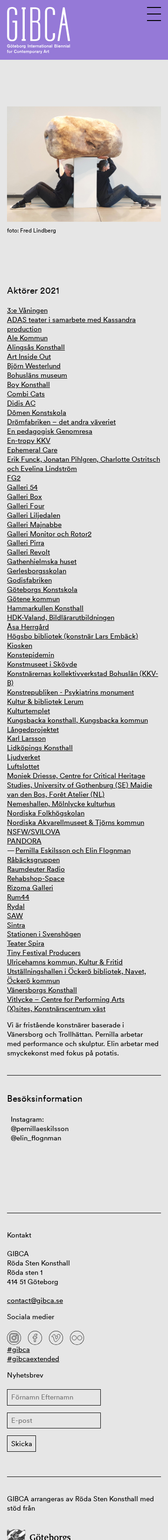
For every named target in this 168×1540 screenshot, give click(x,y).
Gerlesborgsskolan (36, 570)
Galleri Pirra (25, 542)
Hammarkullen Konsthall (45, 608)
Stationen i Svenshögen (44, 933)
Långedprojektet (33, 729)
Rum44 (18, 897)
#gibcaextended (33, 1358)
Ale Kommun (27, 337)
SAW (15, 915)
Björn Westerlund (34, 365)
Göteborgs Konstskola (42, 589)
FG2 (14, 477)
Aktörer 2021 (33, 290)
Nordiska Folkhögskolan (45, 813)
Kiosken (19, 645)
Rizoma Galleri (30, 887)
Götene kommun (33, 598)
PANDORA (24, 841)
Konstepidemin (30, 654)
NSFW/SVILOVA (33, 831)
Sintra (16, 925)
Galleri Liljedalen (33, 515)
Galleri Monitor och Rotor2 (49, 533)
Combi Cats (26, 393)
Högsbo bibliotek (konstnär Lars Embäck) (72, 636)
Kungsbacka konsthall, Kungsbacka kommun (77, 720)
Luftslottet (23, 766)
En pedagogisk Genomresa (49, 431)
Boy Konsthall (28, 384)
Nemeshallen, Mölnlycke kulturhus (61, 803)
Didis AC (21, 403)
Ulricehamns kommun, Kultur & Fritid (65, 961)
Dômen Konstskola (36, 412)
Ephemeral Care (32, 449)
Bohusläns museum (37, 375)
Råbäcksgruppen (33, 859)
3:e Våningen (27, 310)
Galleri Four (25, 505)
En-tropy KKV (28, 440)
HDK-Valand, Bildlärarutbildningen (60, 617)
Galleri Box (24, 496)
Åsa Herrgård (28, 626)
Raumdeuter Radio (36, 869)
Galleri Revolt (28, 552)
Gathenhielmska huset (42, 561)
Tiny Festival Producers (44, 952)
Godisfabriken (29, 580)
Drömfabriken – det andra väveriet (61, 421)
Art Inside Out (29, 356)
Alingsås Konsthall (36, 347)
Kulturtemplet (28, 710)
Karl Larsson (26, 738)
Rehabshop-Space (35, 878)
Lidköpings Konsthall (40, 747)
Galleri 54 (22, 487)
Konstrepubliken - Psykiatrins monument (70, 692)
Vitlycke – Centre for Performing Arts (66, 999)
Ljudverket (23, 756)
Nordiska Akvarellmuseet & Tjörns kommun (75, 822)
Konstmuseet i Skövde (42, 664)
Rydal (16, 906)
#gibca (18, 1349)
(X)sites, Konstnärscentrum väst (56, 1008)
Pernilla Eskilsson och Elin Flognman (73, 850)
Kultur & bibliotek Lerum (45, 701)
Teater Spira (25, 943)
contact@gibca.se (35, 1300)
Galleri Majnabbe (34, 524)
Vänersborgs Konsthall (42, 989)
